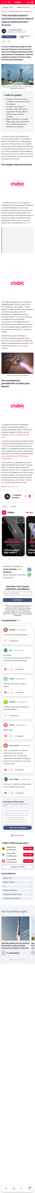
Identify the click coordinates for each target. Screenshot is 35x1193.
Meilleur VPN (7, 7)
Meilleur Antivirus (23, 7)
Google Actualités (10, 569)
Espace (27, 11)
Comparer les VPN (17, 867)
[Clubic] (17, 2)
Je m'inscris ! (17, 600)
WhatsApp (7, 572)
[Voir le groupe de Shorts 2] (12, 559)
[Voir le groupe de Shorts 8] (26, 559)
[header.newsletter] (9, 2)
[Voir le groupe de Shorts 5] (19, 559)
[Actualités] (6, 1188)
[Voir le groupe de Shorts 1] (9, 559)
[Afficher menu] (2, 2)
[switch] (28, 2)
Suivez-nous (9, 36)
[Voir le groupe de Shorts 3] (14, 559)
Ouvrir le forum (19, 835)
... (3, 229)
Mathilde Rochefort (16, 30)
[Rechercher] (5, 2)
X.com (28, 223)
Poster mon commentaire (17, 827)
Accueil (4, 11)
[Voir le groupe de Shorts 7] (23, 559)
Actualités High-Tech (15, 11)
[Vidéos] (14, 1188)
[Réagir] (4, 41)
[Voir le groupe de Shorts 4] (16, 559)
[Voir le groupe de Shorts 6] (21, 559)
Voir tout (29, 512)
